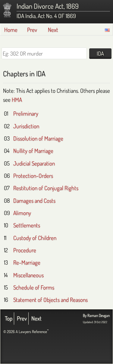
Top (8, 318)
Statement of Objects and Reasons (50, 299)
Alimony (22, 213)
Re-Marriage (26, 262)
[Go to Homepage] (7, 10)
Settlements (26, 225)
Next (53, 29)
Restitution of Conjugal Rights (45, 188)
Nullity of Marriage (33, 150)
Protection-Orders (33, 175)
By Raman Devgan (96, 315)
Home (10, 29)
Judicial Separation (34, 163)
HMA (17, 99)
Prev (32, 29)
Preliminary (25, 113)
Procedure (24, 250)
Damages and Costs (34, 200)
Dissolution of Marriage (38, 138)
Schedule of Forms (33, 287)
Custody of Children (34, 237)
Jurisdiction (26, 126)
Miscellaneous (28, 275)
